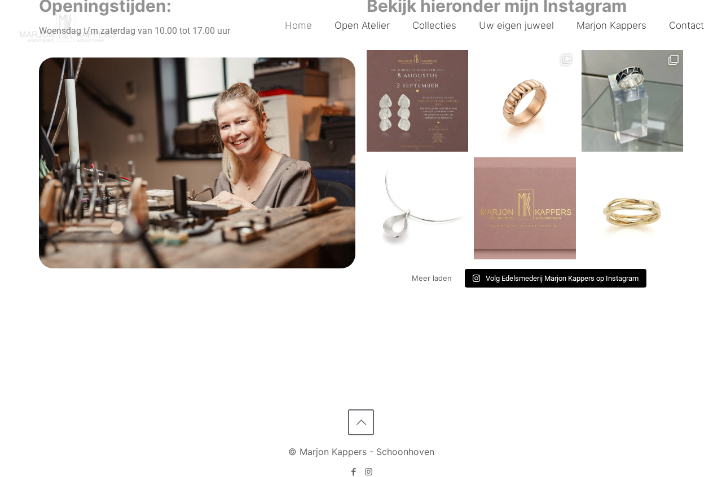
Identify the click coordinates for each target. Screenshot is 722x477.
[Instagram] (369, 471)
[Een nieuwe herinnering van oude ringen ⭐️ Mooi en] (632, 208)
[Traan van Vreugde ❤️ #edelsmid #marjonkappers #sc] (417, 208)
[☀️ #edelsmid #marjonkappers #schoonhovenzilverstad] (524, 208)
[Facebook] (353, 471)
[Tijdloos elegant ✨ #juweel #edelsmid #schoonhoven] (524, 101)
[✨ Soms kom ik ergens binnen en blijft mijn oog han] (632, 101)
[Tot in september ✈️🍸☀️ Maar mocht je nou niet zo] (417, 101)
